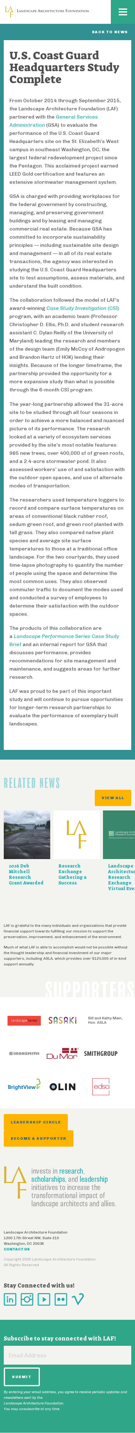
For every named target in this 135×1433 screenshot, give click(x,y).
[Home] (47, 12)
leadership (94, 1179)
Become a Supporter (39, 1138)
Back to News (110, 32)
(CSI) (82, 308)
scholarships (48, 1179)
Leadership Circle (36, 1122)
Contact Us (17, 1249)
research (71, 1170)
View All (113, 798)
